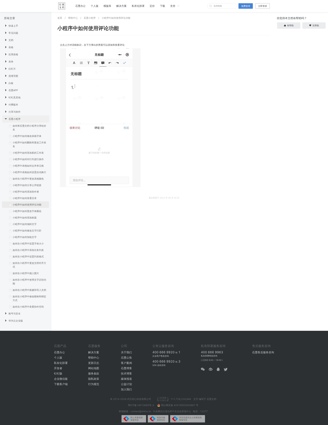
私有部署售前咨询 (209, 356)
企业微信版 (61, 378)
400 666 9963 (212, 352)
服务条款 (93, 373)
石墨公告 (126, 357)
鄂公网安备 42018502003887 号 (179, 405)
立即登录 (262, 6)
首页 (59, 17)
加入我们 (126, 389)
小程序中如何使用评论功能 (116, 17)
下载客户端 (61, 384)
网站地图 (93, 368)
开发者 (58, 368)
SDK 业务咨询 (158, 365)
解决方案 (121, 5)
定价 (152, 5)
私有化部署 (138, 5)
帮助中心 (73, 17)
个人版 (94, 5)
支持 (172, 5)
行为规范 (93, 384)
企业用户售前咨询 (160, 356)
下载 (162, 5)
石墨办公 (80, 5)
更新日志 (93, 363)
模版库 (107, 5)
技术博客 (126, 373)
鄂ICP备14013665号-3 (141, 405)
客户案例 (126, 363)
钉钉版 (58, 373)
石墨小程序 (90, 17)
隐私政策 (93, 378)
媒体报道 (126, 378)
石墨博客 (126, 368)
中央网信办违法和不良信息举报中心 (172, 411)
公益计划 (126, 384)
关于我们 (126, 352)
